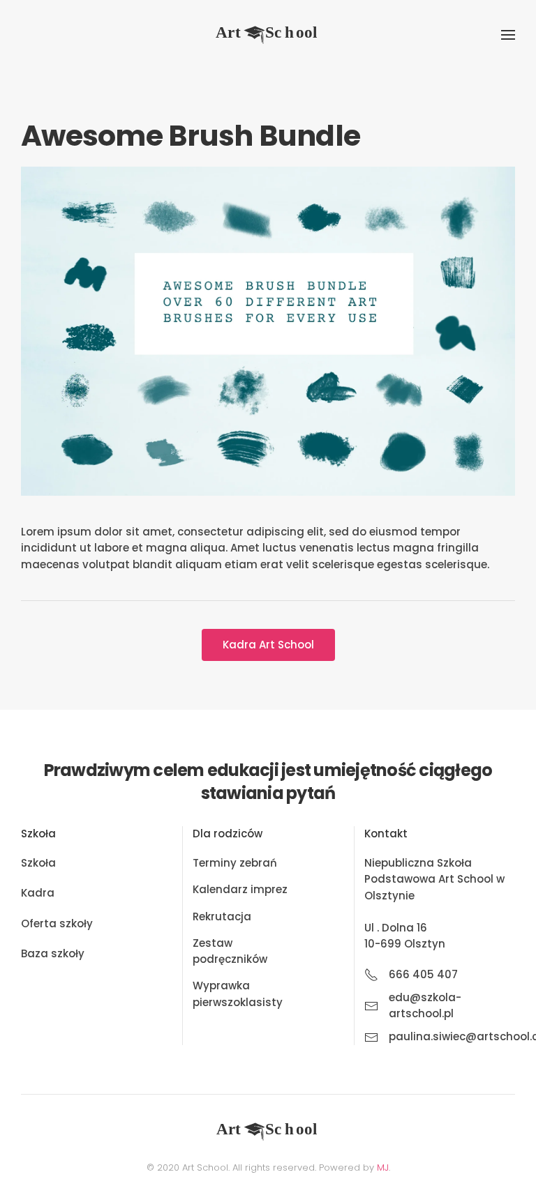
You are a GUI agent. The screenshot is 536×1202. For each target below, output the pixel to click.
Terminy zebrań (235, 862)
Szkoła (38, 862)
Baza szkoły (52, 953)
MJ (383, 1167)
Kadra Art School (268, 644)
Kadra (37, 892)
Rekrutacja (222, 916)
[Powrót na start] (268, 35)
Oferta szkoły (57, 923)
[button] (508, 35)
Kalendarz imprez (240, 889)
